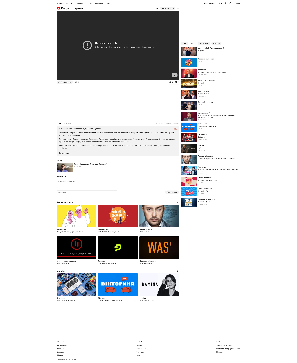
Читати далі (64, 153)
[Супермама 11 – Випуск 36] (210, 116)
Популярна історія (147, 261)
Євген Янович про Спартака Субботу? (90, 164)
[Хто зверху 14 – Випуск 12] (210, 170)
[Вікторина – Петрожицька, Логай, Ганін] (210, 127)
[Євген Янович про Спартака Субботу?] (118, 167)
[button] (177, 202)
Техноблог (61, 298)
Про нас (219, 352)
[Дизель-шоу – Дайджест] (210, 137)
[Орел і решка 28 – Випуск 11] (210, 191)
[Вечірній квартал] (210, 105)
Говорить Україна (147, 229)
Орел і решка (203, 188)
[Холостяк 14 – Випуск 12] (210, 73)
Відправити (172, 192)
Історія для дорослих (66, 261)
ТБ (72, 3)
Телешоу (159, 123)
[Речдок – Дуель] (210, 148)
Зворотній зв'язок (224, 345)
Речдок (201, 145)
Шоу (108, 3)
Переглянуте (209, 3)
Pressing (101, 261)
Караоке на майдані (206, 59)
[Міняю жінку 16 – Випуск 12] (210, 181)
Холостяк (202, 70)
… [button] (113, 3)
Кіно (184, 43)
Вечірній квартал (205, 102)
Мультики (99, 3)
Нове (138, 355)
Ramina (142, 298)
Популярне (141, 349)
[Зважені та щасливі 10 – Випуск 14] (210, 202)
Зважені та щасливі (206, 199)
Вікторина (102, 298)
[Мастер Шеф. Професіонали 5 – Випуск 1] (210, 51)
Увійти (237, 3)
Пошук (139, 345)
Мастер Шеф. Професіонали (210, 48)
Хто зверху (202, 167)
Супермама (203, 113)
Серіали (79, 3)
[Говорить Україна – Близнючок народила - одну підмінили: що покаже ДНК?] (210, 159)
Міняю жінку (203, 178)
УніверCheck (62, 229)
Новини (216, 43)
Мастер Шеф (203, 91)
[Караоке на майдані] (210, 62)
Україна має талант (206, 80)
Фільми (89, 3)
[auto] (225, 3)
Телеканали (62, 345)
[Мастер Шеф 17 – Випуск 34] (210, 94)
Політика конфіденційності (228, 349)
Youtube (61, 271)
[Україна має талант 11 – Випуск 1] (210, 83)
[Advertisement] (118, 102)
